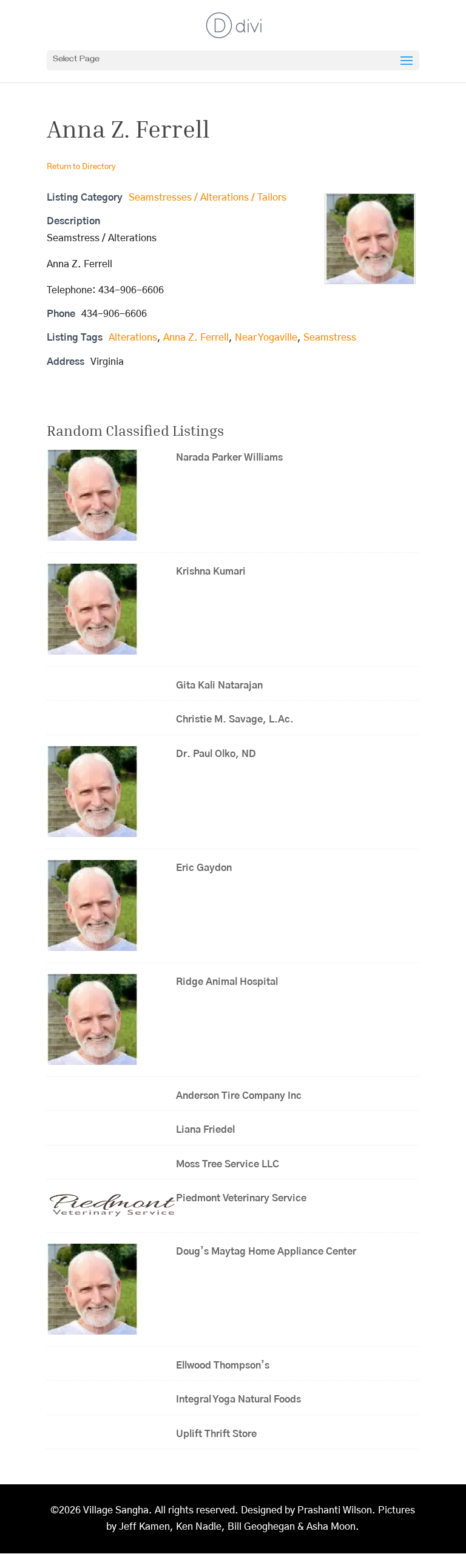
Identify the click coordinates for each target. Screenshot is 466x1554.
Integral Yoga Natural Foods (238, 1399)
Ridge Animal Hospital (227, 982)
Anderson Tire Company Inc (239, 1096)
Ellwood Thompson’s (222, 1365)
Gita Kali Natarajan (219, 685)
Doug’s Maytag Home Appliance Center (266, 1251)
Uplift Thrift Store (216, 1434)
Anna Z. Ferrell (196, 337)
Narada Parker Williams (229, 457)
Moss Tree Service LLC (227, 1164)
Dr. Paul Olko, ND (216, 754)
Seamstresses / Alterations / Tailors (207, 197)
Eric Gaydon (207, 868)
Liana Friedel (205, 1130)
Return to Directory (81, 167)
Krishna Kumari (211, 571)
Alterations (133, 337)
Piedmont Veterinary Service (241, 1198)
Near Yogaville (266, 337)
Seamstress (329, 337)
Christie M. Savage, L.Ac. (235, 719)
